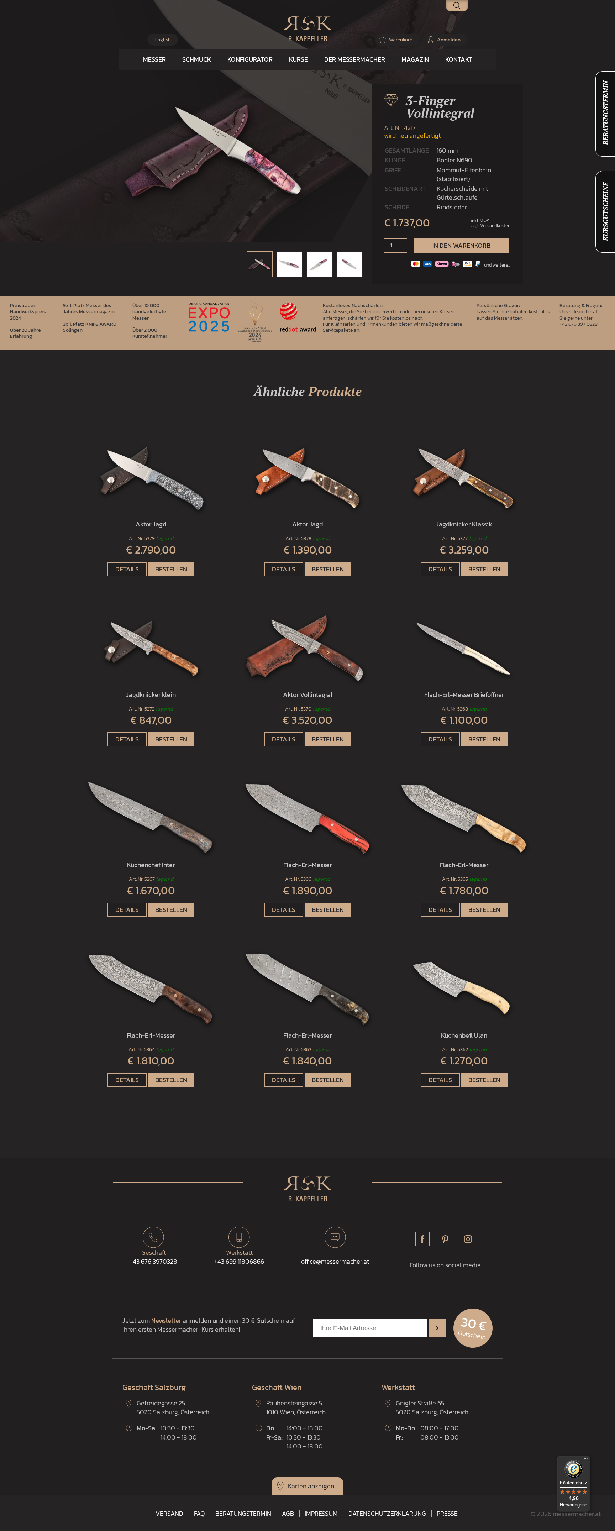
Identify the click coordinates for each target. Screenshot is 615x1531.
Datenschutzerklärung (387, 1513)
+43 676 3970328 (153, 1257)
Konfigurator (250, 59)
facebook (422, 1239)
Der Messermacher (354, 59)
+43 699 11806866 (239, 1257)
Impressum (321, 1513)
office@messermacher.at (335, 1261)
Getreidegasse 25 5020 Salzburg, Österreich (173, 1407)
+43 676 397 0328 (578, 324)
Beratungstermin (243, 1513)
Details (127, 569)
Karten (297, 1486)
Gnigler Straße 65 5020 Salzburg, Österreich (432, 1407)
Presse (447, 1513)
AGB (288, 1513)
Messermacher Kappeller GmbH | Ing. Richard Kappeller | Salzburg (307, 28)
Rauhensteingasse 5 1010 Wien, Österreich (296, 1407)
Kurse (298, 59)
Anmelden (449, 39)
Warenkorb (400, 39)
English (162, 39)
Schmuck (196, 59)
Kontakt (458, 59)
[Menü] (586, 1460)
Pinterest (445, 1239)
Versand (169, 1513)
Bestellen (171, 569)
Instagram (468, 1239)
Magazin (415, 59)
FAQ (199, 1513)
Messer (154, 59)
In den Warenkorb (461, 245)
